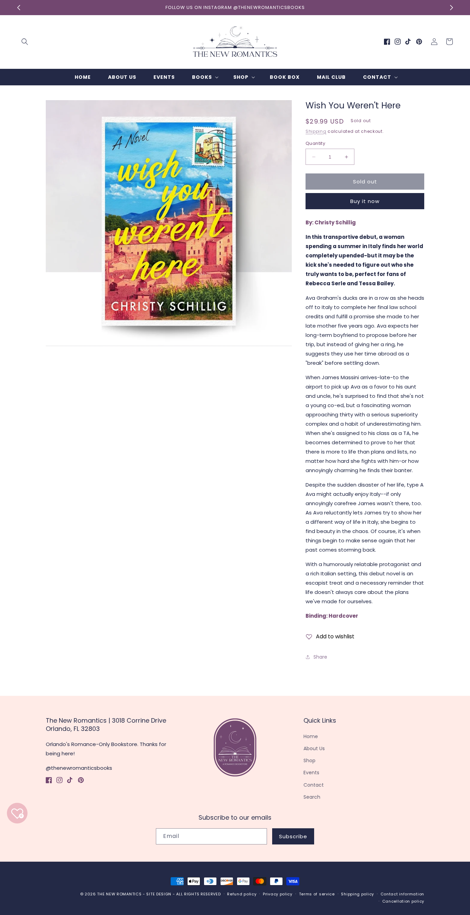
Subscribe (293, 836)
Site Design (158, 894)
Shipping (316, 131)
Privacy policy (277, 894)
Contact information (402, 894)
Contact (313, 784)
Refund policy (241, 894)
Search (311, 797)
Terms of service (317, 894)
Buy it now (365, 201)
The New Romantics (119, 894)
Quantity (315, 143)
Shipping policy (357, 894)
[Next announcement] (451, 7)
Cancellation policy (403, 901)
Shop (309, 760)
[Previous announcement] (18, 7)
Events (311, 772)
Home (310, 736)
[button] (24, 41)
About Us (314, 748)
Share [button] (320, 656)
